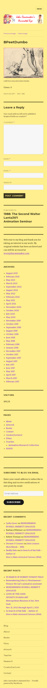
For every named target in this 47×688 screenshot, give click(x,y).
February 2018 (12, 344)
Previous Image (10, 33)
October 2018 (12, 334)
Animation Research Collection (23, 445)
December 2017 (13, 351)
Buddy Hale (11, 550)
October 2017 (12, 354)
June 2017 (10, 368)
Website (8, 183)
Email (7, 171)
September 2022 (13, 287)
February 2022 (13, 297)
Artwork (10, 425)
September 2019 (13, 327)
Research (8, 661)
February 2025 (13, 276)
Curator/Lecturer (14, 435)
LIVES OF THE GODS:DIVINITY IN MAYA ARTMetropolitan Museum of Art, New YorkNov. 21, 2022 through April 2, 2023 (22, 601)
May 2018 (10, 341)
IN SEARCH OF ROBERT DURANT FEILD (24, 577)
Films (9, 438)
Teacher (10, 442)
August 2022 (12, 290)
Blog (6, 626)
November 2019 (13, 320)
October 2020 (12, 310)
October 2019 (12, 324)
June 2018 (10, 337)
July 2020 (10, 314)
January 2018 (12, 347)
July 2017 (10, 364)
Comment (9, 122)
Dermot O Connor (14, 543)
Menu (39, 9)
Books (9, 428)
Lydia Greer (11, 523)
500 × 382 (21, 94)
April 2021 (11, 303)
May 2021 (10, 300)
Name (7, 159)
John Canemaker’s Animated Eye (17, 681)
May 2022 (10, 293)
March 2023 (11, 283)
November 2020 (13, 307)
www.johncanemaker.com (16, 253)
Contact (9, 431)
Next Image (22, 33)
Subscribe (14, 502)
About (9, 421)
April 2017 (11, 375)
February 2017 (12, 381)
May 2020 (10, 317)
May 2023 (10, 280)
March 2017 (11, 378)
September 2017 (13, 358)
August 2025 (12, 273)
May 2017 (10, 371)
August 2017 (11, 361)
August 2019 (11, 331)
